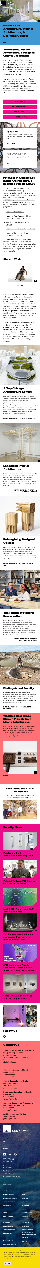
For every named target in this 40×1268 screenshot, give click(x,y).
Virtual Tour (25, 1241)
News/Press (25, 1202)
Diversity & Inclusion (8, 1209)
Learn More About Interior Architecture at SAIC (25, 491)
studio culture (12, 306)
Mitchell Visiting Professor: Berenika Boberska (19, 708)
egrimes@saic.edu (10, 1110)
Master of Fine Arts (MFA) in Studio (20, 229)
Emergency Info (7, 1185)
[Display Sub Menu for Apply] (6, 1141)
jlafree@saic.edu (10, 1119)
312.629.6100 (7, 1173)
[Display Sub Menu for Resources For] (11, 1138)
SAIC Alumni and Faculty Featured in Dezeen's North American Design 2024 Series (18, 968)
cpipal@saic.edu (10, 1099)
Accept (8, 1263)
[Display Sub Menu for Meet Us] (7, 1148)
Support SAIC (25, 1198)
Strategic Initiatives (8, 1194)
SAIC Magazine (25, 1205)
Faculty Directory (8, 1240)
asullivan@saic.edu (11, 1077)
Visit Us (5, 1182)
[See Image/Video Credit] (39, 21)
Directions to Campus (27, 1229)
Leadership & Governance (10, 1198)
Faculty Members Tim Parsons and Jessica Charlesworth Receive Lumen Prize (18, 937)
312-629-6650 (15, 1060)
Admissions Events (19, 107)
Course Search (7, 1237)
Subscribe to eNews (27, 1212)
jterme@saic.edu (10, 1088)
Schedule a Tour (19, 117)
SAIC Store (24, 1209)
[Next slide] (22, 285)
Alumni (23, 1194)
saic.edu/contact (8, 1167)
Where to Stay (25, 1237)
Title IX (5, 1212)
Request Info (19, 112)
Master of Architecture (15, 212)
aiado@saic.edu (9, 1062)
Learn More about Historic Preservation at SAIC (25, 640)
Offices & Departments (9, 1202)
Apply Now (19, 102)
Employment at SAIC (8, 1216)
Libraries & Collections (9, 1244)
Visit (9, 164)
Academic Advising (8, 1226)
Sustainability (7, 1205)
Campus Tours (25, 1226)
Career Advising (7, 1233)
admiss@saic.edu (8, 1161)
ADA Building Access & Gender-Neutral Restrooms (29, 1233)
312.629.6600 (7, 1178)
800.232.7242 (7, 1172)
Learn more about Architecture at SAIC (19, 418)
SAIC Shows (25, 1216)
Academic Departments (11, 25)
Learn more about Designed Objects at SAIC (19, 564)
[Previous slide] (17, 285)
